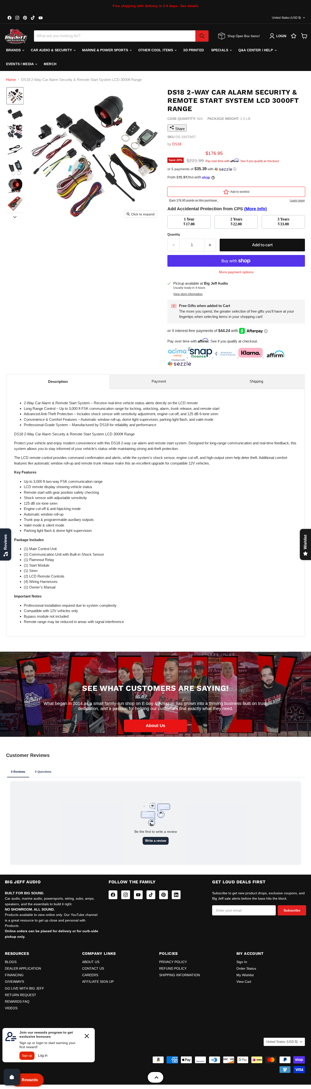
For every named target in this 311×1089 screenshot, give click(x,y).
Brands (14, 50)
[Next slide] (15, 216)
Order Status (246, 968)
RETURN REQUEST (20, 995)
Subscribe (292, 910)
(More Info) (255, 208)
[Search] (201, 36)
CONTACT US (93, 968)
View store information (188, 294)
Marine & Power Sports (105, 50)
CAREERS (90, 975)
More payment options (236, 272)
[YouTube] (138, 894)
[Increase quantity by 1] (210, 245)
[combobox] (114, 36)
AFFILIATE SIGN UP (98, 982)
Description (58, 381)
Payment (159, 381)
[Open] (12, 1077)
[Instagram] (125, 894)
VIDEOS (11, 1008)
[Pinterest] (163, 894)
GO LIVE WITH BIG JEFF (24, 988)
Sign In (241, 962)
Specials (220, 50)
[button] (15, 96)
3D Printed (193, 50)
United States (286, 17)
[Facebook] (113, 894)
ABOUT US (90, 962)
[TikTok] (151, 894)
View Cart (243, 982)
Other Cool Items (156, 50)
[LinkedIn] (176, 894)
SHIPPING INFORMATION (179, 975)
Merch (50, 64)
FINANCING (14, 975)
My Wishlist (245, 975)
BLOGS (11, 962)
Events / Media (20, 64)
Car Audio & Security (52, 50)
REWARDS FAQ (17, 1001)
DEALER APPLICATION (23, 968)
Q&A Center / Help (256, 50)
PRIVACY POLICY (173, 962)
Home (11, 80)
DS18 (176, 144)
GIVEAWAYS (14, 982)
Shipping (256, 381)
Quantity (173, 234)
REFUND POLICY (173, 968)
